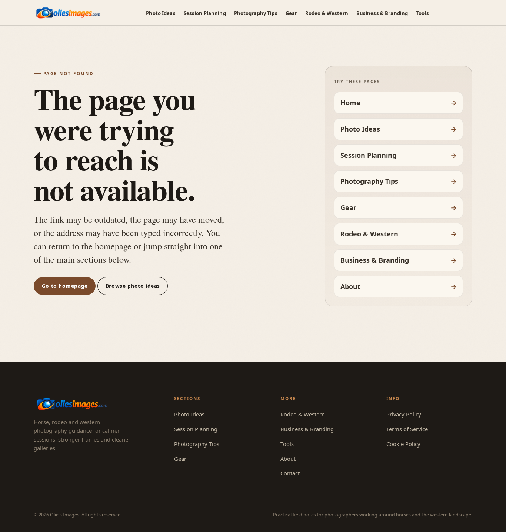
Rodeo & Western (326, 13)
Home (350, 102)
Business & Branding (382, 13)
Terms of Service (407, 429)
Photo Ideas (160, 13)
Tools (422, 13)
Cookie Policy (403, 444)
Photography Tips (255, 13)
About (350, 286)
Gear (291, 13)
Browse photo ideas (133, 285)
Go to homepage (65, 285)
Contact (290, 473)
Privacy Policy (403, 414)
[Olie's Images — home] (68, 12)
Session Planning (205, 13)
